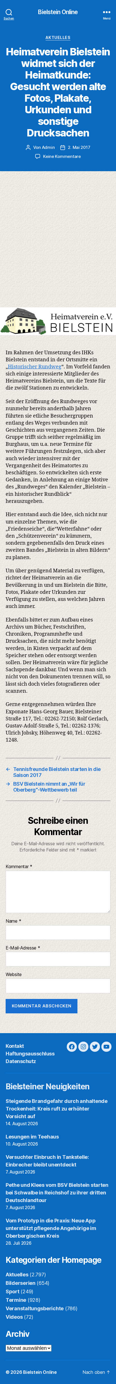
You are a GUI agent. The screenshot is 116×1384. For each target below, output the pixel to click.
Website (14, 974)
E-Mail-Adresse (23, 948)
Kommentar (19, 866)
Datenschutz (21, 1061)
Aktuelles (58, 37)
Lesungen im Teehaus (32, 1137)
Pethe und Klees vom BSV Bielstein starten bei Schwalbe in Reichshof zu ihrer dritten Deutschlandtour (57, 1192)
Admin (48, 147)
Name (13, 921)
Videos (14, 1317)
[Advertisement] (58, 246)
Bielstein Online (58, 12)
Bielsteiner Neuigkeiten (48, 1086)
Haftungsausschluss (30, 1054)
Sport (12, 1291)
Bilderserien (20, 1283)
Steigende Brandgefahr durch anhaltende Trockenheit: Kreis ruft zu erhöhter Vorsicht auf (57, 1108)
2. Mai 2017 (79, 147)
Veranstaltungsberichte (35, 1308)
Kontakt (15, 1046)
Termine (16, 1300)
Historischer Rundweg (34, 367)
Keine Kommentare (62, 156)
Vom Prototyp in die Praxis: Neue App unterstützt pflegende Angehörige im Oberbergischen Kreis (51, 1228)
